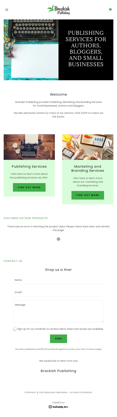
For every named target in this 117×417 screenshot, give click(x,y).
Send (58, 338)
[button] (12, 10)
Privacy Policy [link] (69, 349)
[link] (58, 10)
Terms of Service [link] (88, 349)
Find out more (29, 187)
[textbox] (58, 280)
